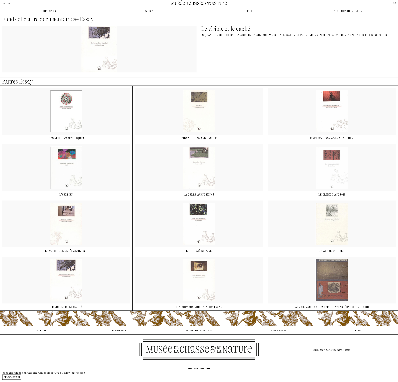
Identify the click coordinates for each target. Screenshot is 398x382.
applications (278, 330)
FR (3, 3)
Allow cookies (12, 376)
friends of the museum (199, 330)
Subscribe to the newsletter (333, 349)
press (358, 330)
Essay (87, 19)
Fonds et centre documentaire (37, 19)
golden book (119, 330)
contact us (40, 330)
